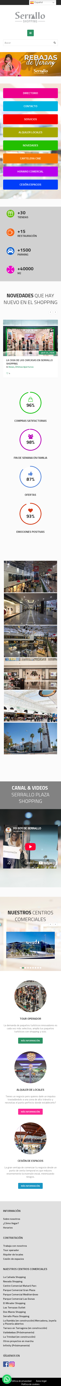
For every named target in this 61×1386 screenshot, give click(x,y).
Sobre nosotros (11, 1220)
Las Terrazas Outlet (14, 1309)
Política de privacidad (21, 1382)
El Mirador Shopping (14, 1304)
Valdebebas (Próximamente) (18, 1333)
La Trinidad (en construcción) (19, 1338)
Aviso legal (41, 1382)
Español (38, 2)
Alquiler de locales (13, 1256)
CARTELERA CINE (30, 158)
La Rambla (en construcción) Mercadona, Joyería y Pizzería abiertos (29, 1323)
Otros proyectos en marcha (18, 1342)
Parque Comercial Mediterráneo (20, 1296)
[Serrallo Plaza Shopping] (30, 17)
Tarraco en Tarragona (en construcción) (25, 1329)
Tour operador (11, 1251)
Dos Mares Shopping (14, 1313)
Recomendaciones (18, 363)
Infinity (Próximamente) (16, 1347)
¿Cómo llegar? (11, 1224)
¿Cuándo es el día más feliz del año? (29, 360)
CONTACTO (30, 106)
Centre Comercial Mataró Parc (19, 1287)
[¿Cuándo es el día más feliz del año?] (30, 338)
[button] (7, 1379)
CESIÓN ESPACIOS (30, 184)
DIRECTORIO (30, 93)
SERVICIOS (30, 119)
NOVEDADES (30, 145)
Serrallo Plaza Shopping (16, 1317)
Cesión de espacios (13, 1260)
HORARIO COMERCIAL (30, 171)
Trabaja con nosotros (15, 1247)
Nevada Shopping (12, 1282)
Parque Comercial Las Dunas (19, 1300)
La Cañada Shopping (14, 1278)
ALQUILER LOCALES (30, 132)
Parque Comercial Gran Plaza (19, 1291)
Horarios (8, 1229)
